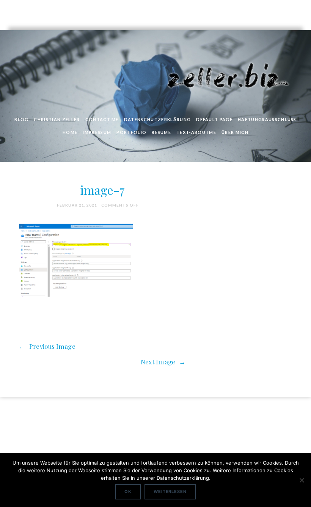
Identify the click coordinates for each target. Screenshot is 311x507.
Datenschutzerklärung (157, 119)
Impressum (97, 132)
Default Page (214, 119)
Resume (161, 132)
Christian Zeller (57, 119)
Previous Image (47, 346)
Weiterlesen (170, 491)
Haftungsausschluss (267, 119)
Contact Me (102, 119)
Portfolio (131, 132)
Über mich (234, 132)
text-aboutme (196, 132)
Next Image (163, 362)
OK (128, 491)
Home (70, 132)
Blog (21, 119)
